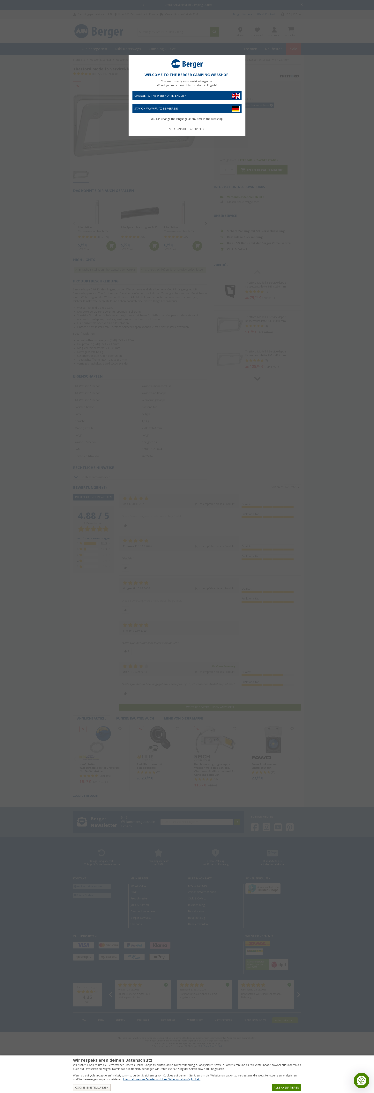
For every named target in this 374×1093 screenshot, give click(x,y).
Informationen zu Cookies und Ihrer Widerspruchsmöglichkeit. (161, 1079)
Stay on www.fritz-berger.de (156, 108)
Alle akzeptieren (286, 1087)
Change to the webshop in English (160, 95)
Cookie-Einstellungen (91, 1087)
